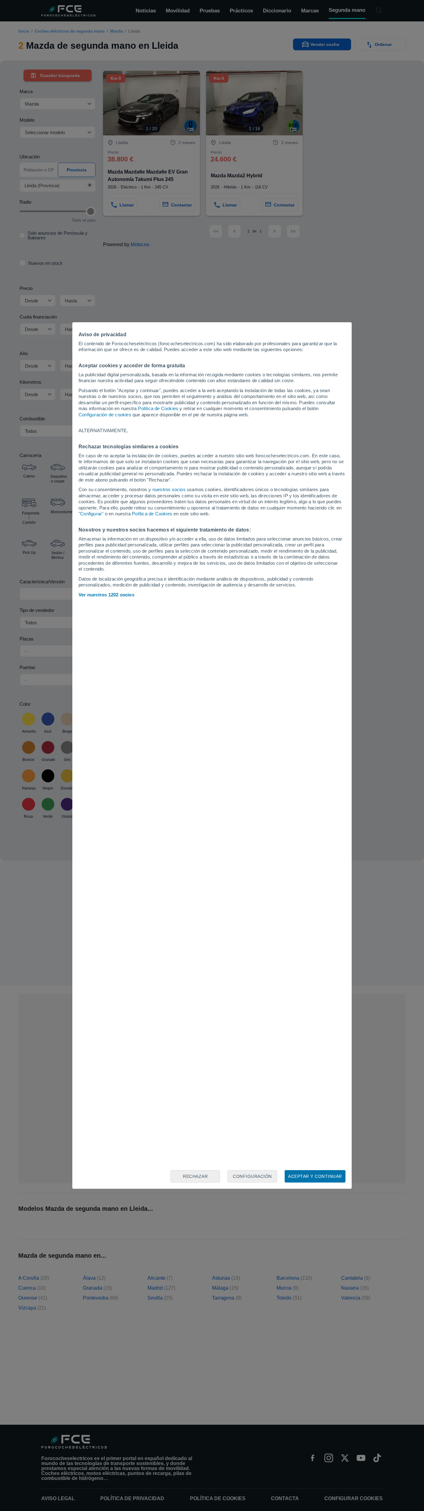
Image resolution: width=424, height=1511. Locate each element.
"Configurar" (91, 513)
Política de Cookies (158, 408)
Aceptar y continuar (315, 1176)
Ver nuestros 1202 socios (106, 594)
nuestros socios (169, 489)
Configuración (252, 1176)
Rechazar (195, 1176)
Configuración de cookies (105, 414)
